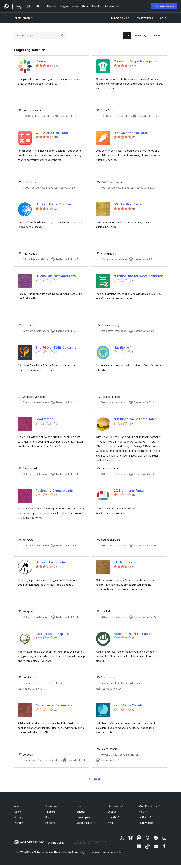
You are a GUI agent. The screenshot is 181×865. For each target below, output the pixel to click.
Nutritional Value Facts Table (135, 419)
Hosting (18, 817)
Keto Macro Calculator (130, 705)
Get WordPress (164, 6)
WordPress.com (149, 806)
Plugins (49, 817)
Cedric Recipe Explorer (53, 634)
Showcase (51, 806)
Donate (113, 817)
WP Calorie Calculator (52, 133)
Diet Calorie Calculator (130, 133)
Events (112, 811)
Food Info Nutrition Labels (133, 634)
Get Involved (115, 806)
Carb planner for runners (54, 705)
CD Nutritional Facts (129, 490)
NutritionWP (123, 347)
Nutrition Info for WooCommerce (138, 276)
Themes (50, 811)
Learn (80, 806)
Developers (83, 817)
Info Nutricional (125, 562)
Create (41, 61)
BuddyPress (147, 822)
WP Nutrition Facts (128, 204)
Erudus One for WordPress (56, 276)
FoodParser (44, 419)
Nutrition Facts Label (51, 562)
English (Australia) (58, 842)
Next (97, 778)
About (17, 806)
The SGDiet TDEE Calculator (57, 347)
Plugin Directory (23, 17)
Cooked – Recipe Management (137, 61)
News (17, 811)
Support (81, 811)
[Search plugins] (62, 35)
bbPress (145, 817)
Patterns (50, 822)
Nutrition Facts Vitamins (54, 204)
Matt (143, 811)
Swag (112, 822)
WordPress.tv (86, 822)
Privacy (18, 822)
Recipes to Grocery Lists (54, 490)
